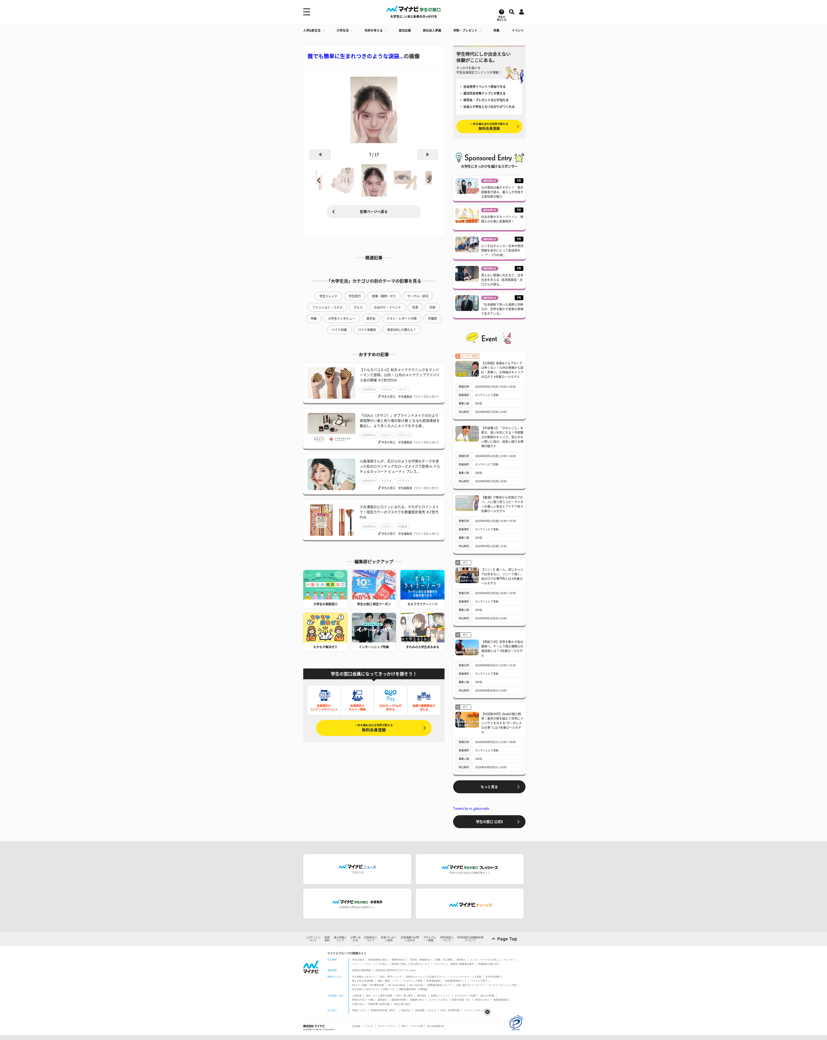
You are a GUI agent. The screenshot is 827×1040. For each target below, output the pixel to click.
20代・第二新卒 (404, 995)
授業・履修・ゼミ (384, 296)
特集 (496, 30)
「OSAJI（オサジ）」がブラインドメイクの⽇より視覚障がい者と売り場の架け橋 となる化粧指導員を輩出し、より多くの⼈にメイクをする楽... (400, 421)
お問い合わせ (355, 939)
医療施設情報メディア (439, 985)
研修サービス (359, 1010)
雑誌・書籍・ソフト (388, 980)
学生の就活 (358, 959)
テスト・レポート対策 (402, 318)
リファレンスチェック (476, 1010)
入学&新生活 (311, 30)
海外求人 (461, 959)
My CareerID (416, 985)
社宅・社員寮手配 (450, 1010)
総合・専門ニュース (390, 976)
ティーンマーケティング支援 (465, 976)
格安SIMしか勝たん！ (401, 329)
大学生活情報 (492, 976)
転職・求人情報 (444, 959)
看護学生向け (399, 959)
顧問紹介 (382, 999)
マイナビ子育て (479, 980)
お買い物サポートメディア (469, 985)
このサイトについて (313, 939)
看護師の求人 (417, 999)
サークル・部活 (417, 296)
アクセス (369, 1026)
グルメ (358, 307)
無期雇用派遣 (501, 999)
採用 (403, 1026)
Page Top (507, 939)
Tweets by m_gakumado (471, 808)
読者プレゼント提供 (388, 939)
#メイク (402, 389)
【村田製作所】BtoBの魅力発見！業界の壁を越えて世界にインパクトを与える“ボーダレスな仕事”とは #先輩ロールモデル (502, 723)
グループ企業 (416, 1026)
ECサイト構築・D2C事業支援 (368, 985)
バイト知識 (339, 329)
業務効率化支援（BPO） (384, 1010)
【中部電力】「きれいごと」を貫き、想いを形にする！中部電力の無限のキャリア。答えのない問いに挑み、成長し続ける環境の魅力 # (502, 437)
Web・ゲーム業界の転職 (379, 995)
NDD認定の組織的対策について (470, 939)
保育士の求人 (482, 999)
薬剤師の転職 (399, 999)
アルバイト (509, 959)
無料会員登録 (374, 728)
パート (355, 964)
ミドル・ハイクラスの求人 (484, 959)
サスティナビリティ (387, 1026)
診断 (432, 307)
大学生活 (343, 30)
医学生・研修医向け (420, 959)
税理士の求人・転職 (362, 999)
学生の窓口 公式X (489, 821)
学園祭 (432, 318)
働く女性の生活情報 (362, 980)
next (427, 154)
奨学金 (370, 318)
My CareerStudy (396, 985)
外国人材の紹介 (402, 1004)
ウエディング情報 (412, 980)
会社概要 (356, 1026)
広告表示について (370, 939)
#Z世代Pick (369, 389)
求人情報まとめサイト (364, 976)
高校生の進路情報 (361, 970)
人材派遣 (357, 995)
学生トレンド (328, 296)
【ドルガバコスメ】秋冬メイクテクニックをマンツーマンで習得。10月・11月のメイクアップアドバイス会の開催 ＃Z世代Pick (400, 375)
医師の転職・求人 (461, 999)
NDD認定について (447, 939)
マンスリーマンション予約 (502, 985)
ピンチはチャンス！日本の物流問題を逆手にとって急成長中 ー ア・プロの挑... (502, 250)
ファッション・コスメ (327, 307)
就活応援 (405, 30)
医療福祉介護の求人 (489, 964)
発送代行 (406, 1010)
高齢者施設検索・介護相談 (413, 989)
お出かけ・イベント (387, 307)
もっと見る (489, 787)
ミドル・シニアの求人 (375, 964)
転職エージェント (440, 995)
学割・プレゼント (465, 30)
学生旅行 (355, 296)
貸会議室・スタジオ (425, 1010)
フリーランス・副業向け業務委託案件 (454, 964)
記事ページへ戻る (374, 211)
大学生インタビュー (341, 318)
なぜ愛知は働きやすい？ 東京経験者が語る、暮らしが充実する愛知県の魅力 (502, 192)
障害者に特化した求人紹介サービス (410, 964)
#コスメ (386, 389)
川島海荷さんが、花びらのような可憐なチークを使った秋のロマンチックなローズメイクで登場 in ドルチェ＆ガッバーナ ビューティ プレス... (400, 466)
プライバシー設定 (429, 939)
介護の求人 (358, 1004)
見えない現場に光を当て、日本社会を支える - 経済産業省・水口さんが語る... (502, 280)
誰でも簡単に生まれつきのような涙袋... (356, 56)
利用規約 (327, 939)
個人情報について (340, 939)
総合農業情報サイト (455, 980)
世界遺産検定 (434, 980)
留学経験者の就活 (377, 959)
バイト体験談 (367, 329)
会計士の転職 (487, 995)
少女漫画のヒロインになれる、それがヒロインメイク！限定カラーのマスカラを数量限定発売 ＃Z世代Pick (399, 512)
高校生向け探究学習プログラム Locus (395, 970)
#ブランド (404, 435)
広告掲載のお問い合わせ (410, 939)
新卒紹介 (422, 995)
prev (320, 154)
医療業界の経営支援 (379, 1004)
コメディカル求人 (438, 999)
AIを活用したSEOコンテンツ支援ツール (373, 989)
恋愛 (415, 307)
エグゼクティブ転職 (465, 995)
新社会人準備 (432, 30)
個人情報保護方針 (436, 1026)
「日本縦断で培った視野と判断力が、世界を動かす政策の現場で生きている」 (502, 309)
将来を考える (374, 30)
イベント (518, 30)
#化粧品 (402, 526)
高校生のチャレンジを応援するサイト (426, 976)
